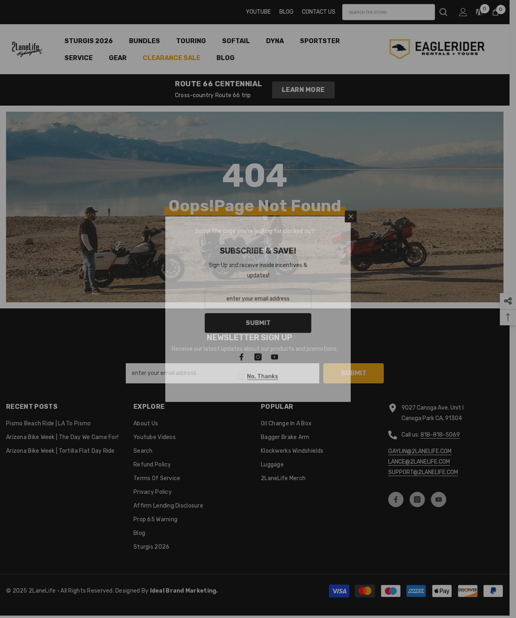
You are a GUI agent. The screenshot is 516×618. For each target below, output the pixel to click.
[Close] (447, 214)
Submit (353, 323)
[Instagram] (352, 358)
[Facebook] (335, 358)
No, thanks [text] (357, 378)
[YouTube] (369, 358)
